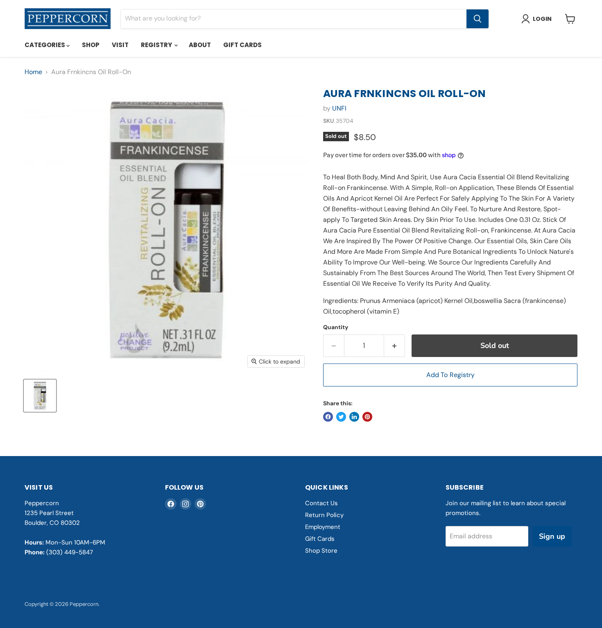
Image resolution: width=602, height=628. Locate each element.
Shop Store (321, 551)
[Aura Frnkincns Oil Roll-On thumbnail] (40, 396)
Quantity (335, 327)
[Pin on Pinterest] (367, 417)
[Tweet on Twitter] (341, 417)
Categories (45, 45)
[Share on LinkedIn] (354, 417)
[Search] (477, 18)
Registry (157, 45)
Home (33, 72)
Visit (120, 45)
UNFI (339, 108)
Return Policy (324, 515)
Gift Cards (242, 45)
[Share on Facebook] (328, 417)
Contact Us (321, 503)
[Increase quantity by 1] (394, 345)
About (200, 45)
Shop (91, 45)
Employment (322, 527)
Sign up (552, 536)
